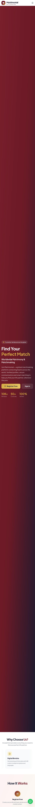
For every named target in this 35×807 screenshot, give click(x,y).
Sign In (27, 386)
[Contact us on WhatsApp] (30, 802)
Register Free (12, 386)
